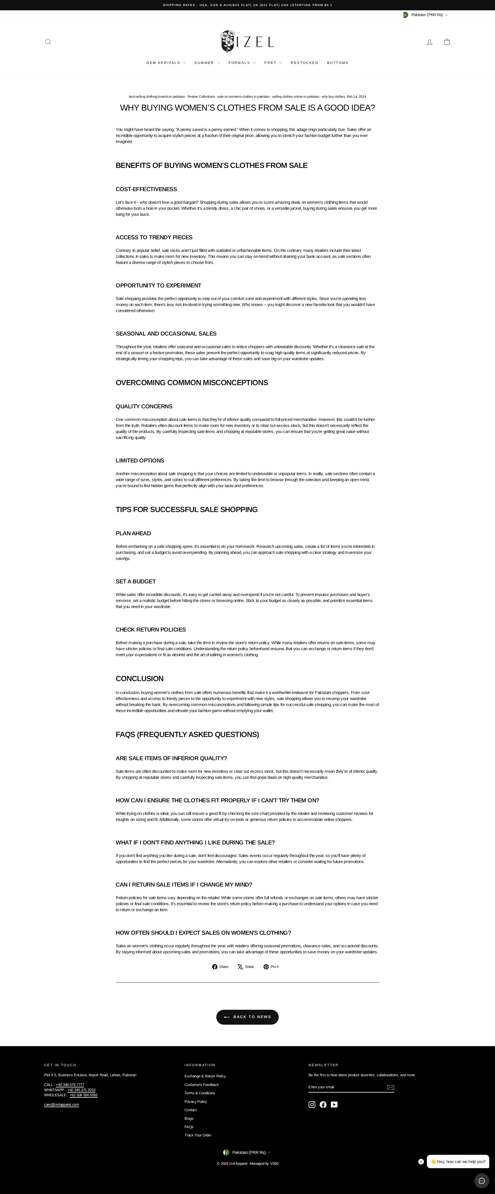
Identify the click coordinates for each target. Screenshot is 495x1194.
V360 (274, 1163)
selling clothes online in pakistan (295, 97)
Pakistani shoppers (332, 692)
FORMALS (240, 63)
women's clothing (322, 202)
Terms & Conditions (199, 1093)
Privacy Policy (195, 1101)
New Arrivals (164, 63)
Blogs (188, 1118)
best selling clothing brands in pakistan (157, 97)
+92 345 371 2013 (81, 1090)
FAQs (189, 1127)
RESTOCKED (305, 63)
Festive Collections (201, 97)
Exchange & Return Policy (205, 1076)
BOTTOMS (338, 63)
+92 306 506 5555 (84, 1095)
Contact (190, 1110)
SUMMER (205, 63)
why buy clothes (333, 97)
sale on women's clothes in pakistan (243, 97)
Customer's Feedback (201, 1085)
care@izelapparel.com (61, 1104)
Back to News (252, 1017)
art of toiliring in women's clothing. (229, 654)
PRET (271, 63)
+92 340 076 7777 (70, 1085)
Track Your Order (197, 1135)
